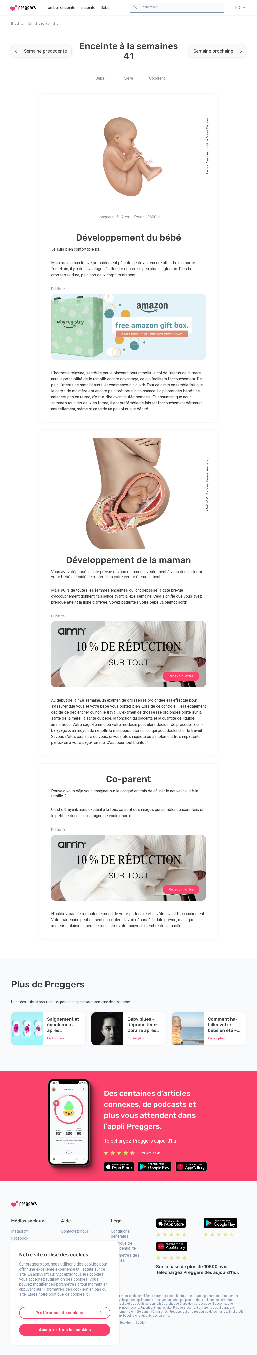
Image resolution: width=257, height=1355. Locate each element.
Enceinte (87, 7)
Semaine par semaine (43, 23)
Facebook (19, 1238)
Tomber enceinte (60, 7)
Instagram (20, 1231)
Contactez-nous (75, 1231)
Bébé (105, 7)
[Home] (23, 8)
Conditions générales (120, 1234)
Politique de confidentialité (123, 1246)
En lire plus (55, 1038)
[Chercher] (135, 6)
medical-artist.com (207, 131)
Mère (128, 78)
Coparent (157, 78)
